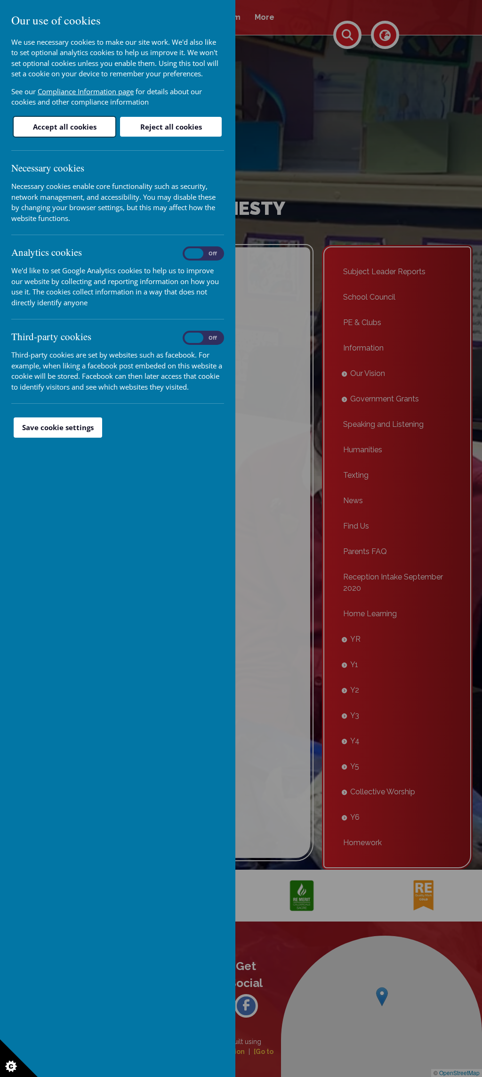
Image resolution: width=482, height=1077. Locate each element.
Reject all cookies (171, 126)
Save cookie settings (58, 427)
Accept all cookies (64, 126)
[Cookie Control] (19, 1058)
